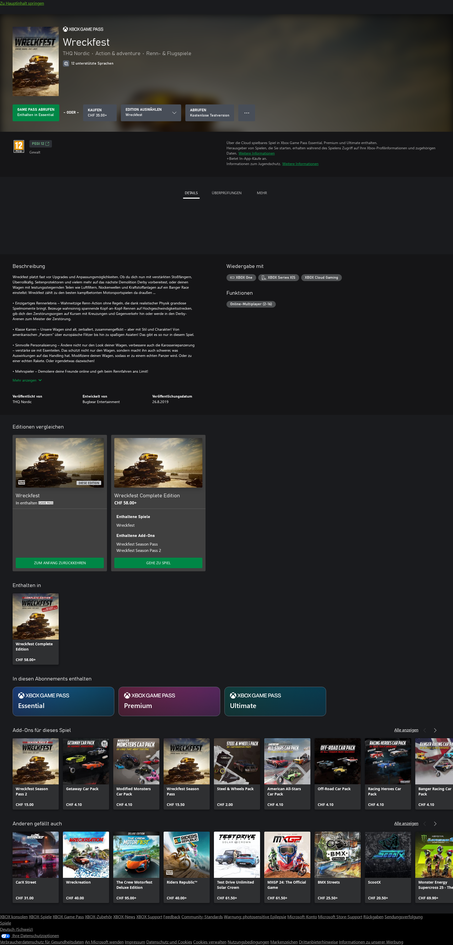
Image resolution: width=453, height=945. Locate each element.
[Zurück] (424, 730)
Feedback (171, 916)
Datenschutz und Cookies (169, 941)
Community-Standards (202, 916)
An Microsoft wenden (104, 941)
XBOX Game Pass (68, 916)
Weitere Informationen (257, 153)
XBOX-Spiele (40, 916)
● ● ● (246, 112)
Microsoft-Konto (302, 916)
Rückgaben (373, 916)
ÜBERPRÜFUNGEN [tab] (226, 192)
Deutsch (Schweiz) (16, 929)
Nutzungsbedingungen (248, 941)
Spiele (5, 923)
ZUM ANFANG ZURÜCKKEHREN (60, 562)
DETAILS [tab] (191, 192)
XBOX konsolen (14, 916)
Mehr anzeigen (24, 380)
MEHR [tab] (262, 192)
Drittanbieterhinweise (318, 941)
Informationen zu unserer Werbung (371, 941)
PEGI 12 (38, 144)
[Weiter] (435, 730)
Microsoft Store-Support (340, 916)
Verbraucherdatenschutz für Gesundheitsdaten (42, 941)
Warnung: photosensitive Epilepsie (255, 916)
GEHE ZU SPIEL (158, 562)
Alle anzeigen (406, 729)
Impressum (135, 941)
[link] (36, 629)
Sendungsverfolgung (404, 916)
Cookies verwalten (209, 941)
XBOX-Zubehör (98, 916)
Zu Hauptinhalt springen (22, 3)
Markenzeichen (284, 941)
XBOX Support (149, 916)
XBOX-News (124, 916)
